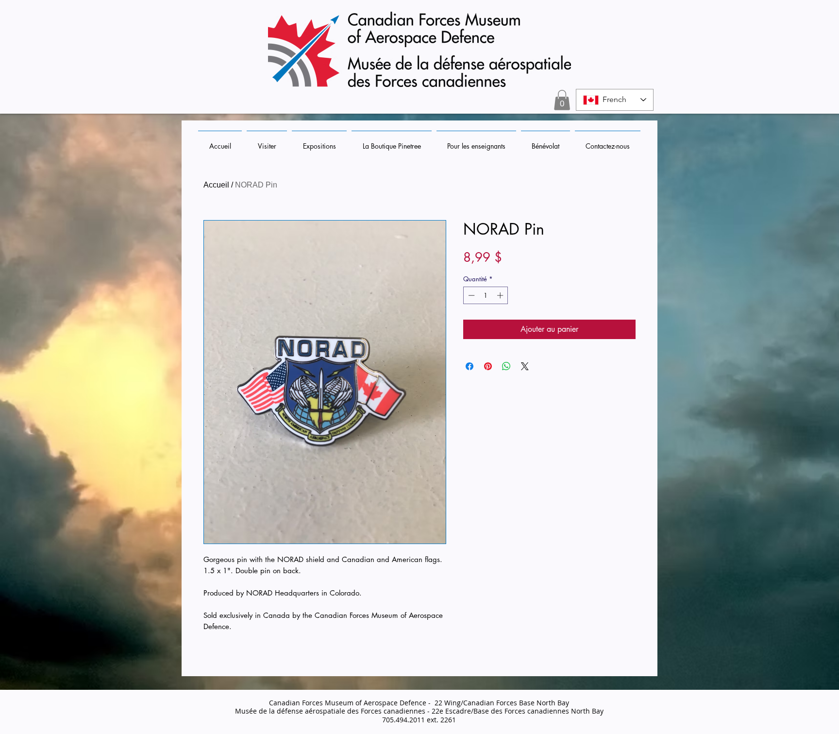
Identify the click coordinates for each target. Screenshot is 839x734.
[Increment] (501, 295)
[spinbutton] (485, 295)
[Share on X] (525, 366)
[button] (562, 100)
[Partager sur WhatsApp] (506, 366)
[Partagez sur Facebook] (469, 366)
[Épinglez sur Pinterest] (488, 366)
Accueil (216, 185)
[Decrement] (470, 295)
